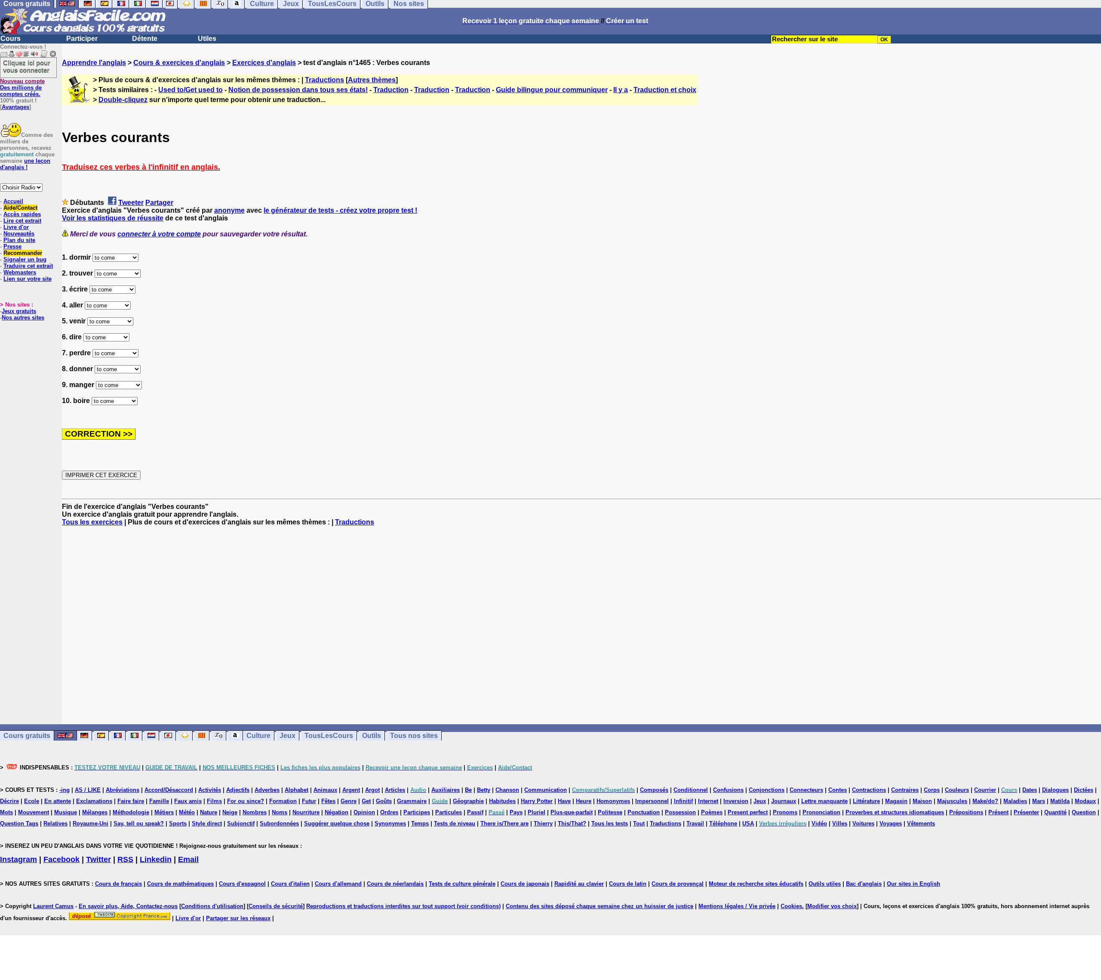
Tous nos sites (414, 735)
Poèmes (712, 812)
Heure (583, 801)
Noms (279, 812)
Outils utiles (825, 884)
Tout (639, 823)
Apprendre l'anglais (94, 62)
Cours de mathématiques (180, 884)
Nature (208, 812)
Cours (10, 38)
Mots (6, 812)
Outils (371, 735)
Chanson (507, 790)
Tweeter (131, 202)
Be (468, 790)
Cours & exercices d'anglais (179, 62)
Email (188, 859)
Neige (229, 812)
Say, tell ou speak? (139, 823)
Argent (351, 790)
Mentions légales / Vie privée (736, 906)
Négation (336, 812)
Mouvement (33, 812)
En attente (57, 801)
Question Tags (19, 823)
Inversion (735, 801)
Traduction (391, 89)
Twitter (98, 859)
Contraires (905, 790)
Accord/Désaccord (169, 790)
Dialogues (1055, 790)
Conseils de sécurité (276, 906)
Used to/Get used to (190, 89)
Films (214, 801)
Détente (144, 38)
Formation (283, 801)
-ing (64, 790)
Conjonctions (766, 790)
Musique (65, 812)
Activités (209, 790)
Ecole (31, 801)
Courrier (985, 790)
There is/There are (504, 823)
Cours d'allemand (338, 884)
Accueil (13, 201)
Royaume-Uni (90, 823)
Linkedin (156, 859)
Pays (516, 812)
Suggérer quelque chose (336, 823)
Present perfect (748, 812)
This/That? (572, 823)
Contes (837, 790)
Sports (178, 823)
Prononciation (821, 812)
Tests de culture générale (462, 884)
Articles (395, 790)
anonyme (229, 210)
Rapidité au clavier (579, 884)
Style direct (207, 823)
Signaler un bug (24, 259)
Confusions (728, 790)
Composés (654, 790)
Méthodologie (131, 812)
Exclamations (94, 801)
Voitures (863, 823)
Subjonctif (241, 823)
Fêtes (328, 801)
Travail (695, 823)
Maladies (1015, 801)
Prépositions (966, 812)
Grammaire (412, 801)
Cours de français (118, 884)
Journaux (783, 801)
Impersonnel (652, 801)
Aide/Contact (20, 208)
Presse (12, 246)
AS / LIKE (88, 790)
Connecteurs (806, 790)
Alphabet (296, 790)
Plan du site (19, 240)
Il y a (620, 89)
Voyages (891, 823)
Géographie (468, 801)
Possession (680, 812)
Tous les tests (609, 823)
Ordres (389, 812)
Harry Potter (537, 801)
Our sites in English (913, 884)
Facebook (61, 859)
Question (1084, 812)
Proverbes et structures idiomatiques (895, 812)
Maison (922, 801)
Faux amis (188, 801)
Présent (998, 812)
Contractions (869, 790)
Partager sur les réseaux (238, 918)
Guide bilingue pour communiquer (552, 89)
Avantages (15, 107)
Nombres (255, 812)
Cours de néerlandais (395, 884)
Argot (372, 790)
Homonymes (613, 801)
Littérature (866, 801)
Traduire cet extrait (28, 266)
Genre (349, 801)
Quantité (1055, 812)
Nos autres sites (23, 317)
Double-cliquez (123, 99)
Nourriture (306, 812)
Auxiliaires (445, 790)
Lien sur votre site (27, 279)
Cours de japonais (525, 884)
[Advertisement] (581, 625)
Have (564, 801)
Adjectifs (237, 790)
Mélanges (95, 812)
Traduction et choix (665, 89)
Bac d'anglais (864, 884)
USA (748, 823)
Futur (309, 801)
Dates (1029, 790)
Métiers (164, 812)
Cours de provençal (678, 884)
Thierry (543, 823)
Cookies (791, 906)
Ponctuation (643, 812)
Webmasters (19, 272)
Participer (82, 38)
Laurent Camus (53, 906)
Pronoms (785, 812)
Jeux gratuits (19, 311)
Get (366, 801)
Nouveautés (18, 233)
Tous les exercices (92, 522)
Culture (258, 735)
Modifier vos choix (832, 906)
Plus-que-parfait (571, 812)
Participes (416, 812)
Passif (475, 812)
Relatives (55, 823)
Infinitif (683, 801)
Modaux (1085, 801)
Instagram (18, 859)
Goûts (384, 801)
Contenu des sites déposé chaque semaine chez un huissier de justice (599, 906)
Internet (708, 801)
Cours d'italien (290, 884)
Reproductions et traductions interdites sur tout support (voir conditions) (403, 906)
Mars (1038, 801)
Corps (932, 790)
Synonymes (390, 823)
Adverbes (267, 790)
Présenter (1026, 812)
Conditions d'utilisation (212, 906)
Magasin (896, 801)
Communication (545, 790)
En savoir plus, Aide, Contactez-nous (128, 906)
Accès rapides (22, 214)
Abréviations (122, 790)
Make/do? (985, 801)
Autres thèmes (372, 80)
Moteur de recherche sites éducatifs (756, 884)
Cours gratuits (26, 735)
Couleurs (957, 790)
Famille (159, 801)
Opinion (364, 812)
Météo (187, 812)
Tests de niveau (454, 823)
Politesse (610, 812)
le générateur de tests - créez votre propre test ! (340, 210)
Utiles (207, 38)
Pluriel (536, 812)
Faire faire (130, 801)
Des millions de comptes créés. (22, 87)
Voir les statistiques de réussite (112, 218)
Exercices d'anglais (264, 62)
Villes (839, 823)
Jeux (287, 735)
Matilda (1060, 801)
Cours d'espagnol (242, 884)
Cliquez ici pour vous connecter (26, 66)
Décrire (9, 801)
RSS (125, 859)
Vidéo (819, 823)
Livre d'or (16, 227)
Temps (420, 823)
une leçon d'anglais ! (25, 164)
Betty (483, 790)
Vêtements (921, 823)
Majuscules (952, 801)
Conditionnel (691, 790)
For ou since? (245, 801)
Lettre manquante (824, 801)
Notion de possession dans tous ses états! (298, 89)
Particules (448, 812)
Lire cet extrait (22, 220)
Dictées (1083, 790)
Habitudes (502, 801)
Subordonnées (279, 823)
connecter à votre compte (159, 234)
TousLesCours (328, 735)
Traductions (324, 80)
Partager (159, 202)
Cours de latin (627, 884)
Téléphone (723, 823)
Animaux (325, 790)
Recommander (22, 253)
